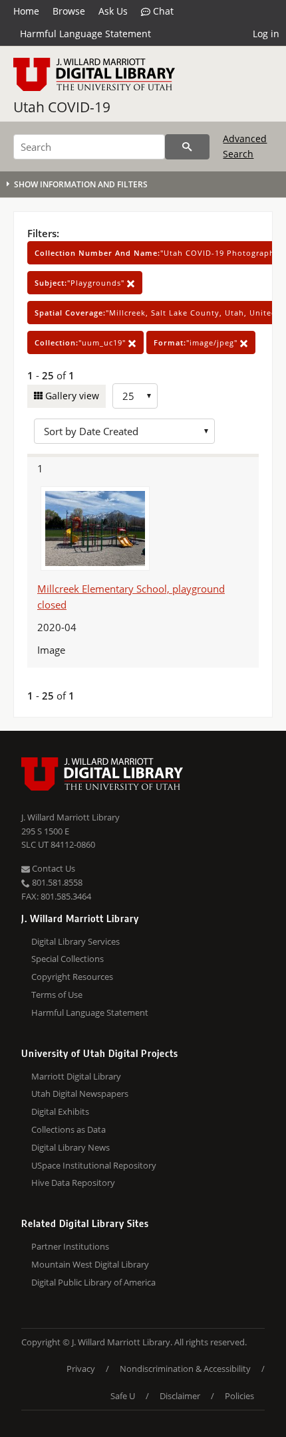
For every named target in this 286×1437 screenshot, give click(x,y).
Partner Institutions (70, 1246)
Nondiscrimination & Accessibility (185, 1369)
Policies (239, 1396)
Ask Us (113, 11)
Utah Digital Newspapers (79, 1094)
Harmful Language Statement (85, 33)
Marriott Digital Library (76, 1076)
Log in (266, 33)
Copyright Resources (72, 977)
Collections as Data (68, 1129)
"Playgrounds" (81, 283)
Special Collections (67, 959)
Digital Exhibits (60, 1111)
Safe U (122, 1396)
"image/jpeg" (197, 342)
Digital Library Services (75, 941)
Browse (69, 11)
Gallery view (71, 395)
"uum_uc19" (81, 342)
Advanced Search (245, 145)
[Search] (187, 146)
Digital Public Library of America (93, 1282)
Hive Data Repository (73, 1183)
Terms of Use (56, 995)
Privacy (81, 1369)
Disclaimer (180, 1396)
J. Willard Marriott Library (70, 817)
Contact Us (52, 868)
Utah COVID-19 (61, 107)
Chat (162, 11)
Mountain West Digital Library (90, 1264)
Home (26, 11)
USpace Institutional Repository (93, 1165)
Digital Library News (70, 1147)
